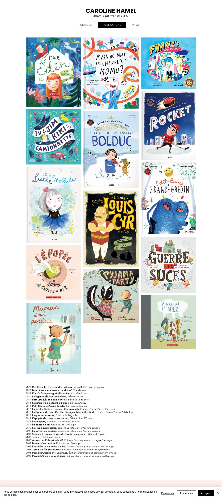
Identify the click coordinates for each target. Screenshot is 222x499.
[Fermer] (218, 493)
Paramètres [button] (167, 493)
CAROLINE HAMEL (111, 11)
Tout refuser (186, 493)
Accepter (206, 493)
